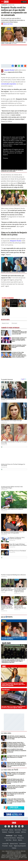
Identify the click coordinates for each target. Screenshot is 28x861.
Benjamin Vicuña (5, 323)
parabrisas (14, 690)
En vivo (24, 1)
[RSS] (19, 826)
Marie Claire (18, 830)
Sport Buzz (8, 840)
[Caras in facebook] (9, 826)
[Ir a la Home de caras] (6, 2)
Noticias (11, 830)
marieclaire (14, 643)
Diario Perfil (5, 830)
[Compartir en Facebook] (13, 66)
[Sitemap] (22, 826)
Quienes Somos (14, 843)
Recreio (15, 840)
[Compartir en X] (16, 66)
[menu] (2, 2)
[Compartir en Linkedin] (22, 66)
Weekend (4, 832)
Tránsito (14, 848)
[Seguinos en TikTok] (16, 826)
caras (14, 666)
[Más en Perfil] (9, 617)
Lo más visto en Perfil (9, 770)
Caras (15, 835)
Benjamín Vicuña (9, 70)
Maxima (20, 840)
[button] (14, 36)
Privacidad (5, 846)
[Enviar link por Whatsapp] (19, 66)
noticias (14, 621)
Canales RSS (5, 843)
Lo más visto (6, 733)
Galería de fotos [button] (8, 24)
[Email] (25, 66)
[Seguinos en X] (12, 826)
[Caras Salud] (14, 809)
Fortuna (24, 830)
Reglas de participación (20, 846)
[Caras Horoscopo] (14, 815)
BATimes (23, 832)
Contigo (20, 835)
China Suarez (14, 323)
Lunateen (17, 832)
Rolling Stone (20, 838)
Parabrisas (11, 832)
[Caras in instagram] (5, 826)
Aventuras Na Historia (10, 838)
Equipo (11, 846)
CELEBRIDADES (4, 5)
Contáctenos (22, 843)
